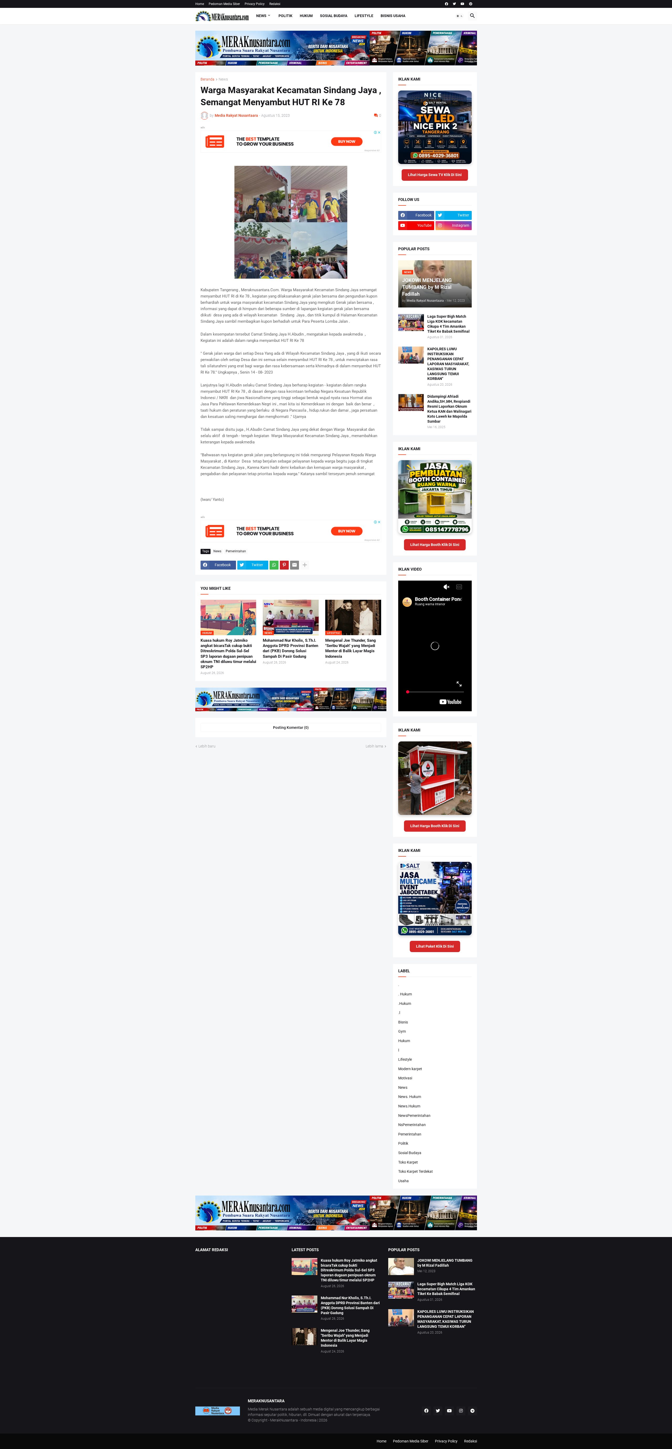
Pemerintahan (236, 551)
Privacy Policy (255, 4)
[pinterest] (470, 4)
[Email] (294, 565)
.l (399, 1013)
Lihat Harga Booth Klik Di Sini (434, 545)
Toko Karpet (408, 1162)
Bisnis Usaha (393, 16)
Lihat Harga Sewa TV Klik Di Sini (435, 175)
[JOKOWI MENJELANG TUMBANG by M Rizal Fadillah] (401, 1266)
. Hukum (405, 994)
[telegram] (472, 1410)
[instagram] (460, 1410)
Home (199, 4)
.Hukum (404, 1003)
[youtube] (462, 4)
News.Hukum (409, 1106)
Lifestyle (364, 16)
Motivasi (405, 1078)
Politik (285, 16)
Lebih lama (374, 746)
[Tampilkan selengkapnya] (304, 565)
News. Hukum (409, 1097)
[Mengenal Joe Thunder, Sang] (304, 1336)
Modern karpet (410, 1069)
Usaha (403, 1181)
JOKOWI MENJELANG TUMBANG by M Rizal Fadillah (444, 1262)
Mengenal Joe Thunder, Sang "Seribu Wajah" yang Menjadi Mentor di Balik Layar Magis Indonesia (350, 648)
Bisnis (403, 1022)
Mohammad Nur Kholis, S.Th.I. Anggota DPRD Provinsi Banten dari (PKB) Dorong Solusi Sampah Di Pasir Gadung (290, 648)
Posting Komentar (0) (291, 727)
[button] (459, 16)
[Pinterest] (284, 565)
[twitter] (454, 4)
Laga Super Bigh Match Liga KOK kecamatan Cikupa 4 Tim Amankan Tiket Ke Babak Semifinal (448, 323)
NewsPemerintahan (414, 1115)
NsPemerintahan (412, 1125)
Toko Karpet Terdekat (415, 1171)
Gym (402, 1031)
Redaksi (274, 4)
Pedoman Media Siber (224, 4)
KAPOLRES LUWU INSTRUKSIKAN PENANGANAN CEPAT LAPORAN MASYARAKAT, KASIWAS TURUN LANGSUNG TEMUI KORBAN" (448, 364)
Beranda (207, 79)
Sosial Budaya (333, 16)
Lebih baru (207, 746)
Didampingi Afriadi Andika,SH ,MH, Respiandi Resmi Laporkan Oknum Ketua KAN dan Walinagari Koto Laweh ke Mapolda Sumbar (449, 408)
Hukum (306, 16)
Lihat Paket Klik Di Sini (435, 946)
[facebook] (446, 4)
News (261, 16)
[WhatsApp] (274, 565)
